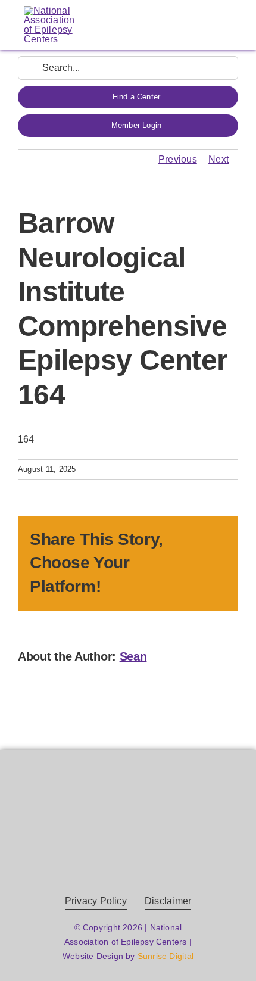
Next (218, 159)
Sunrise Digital (165, 956)
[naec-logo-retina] (128, 790)
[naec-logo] (49, 10)
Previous (177, 159)
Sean (133, 656)
